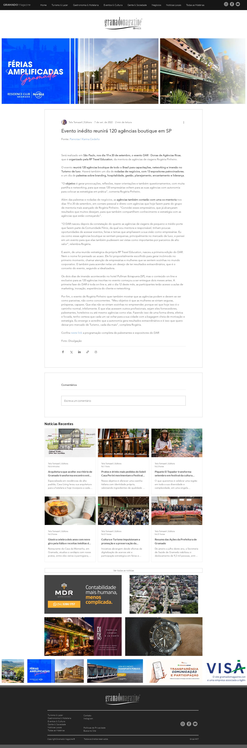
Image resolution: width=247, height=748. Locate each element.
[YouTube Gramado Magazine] (238, 4)
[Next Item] (240, 71)
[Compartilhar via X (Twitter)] (71, 351)
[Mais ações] (184, 122)
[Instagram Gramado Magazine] (226, 4)
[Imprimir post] (95, 351)
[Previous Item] (7, 71)
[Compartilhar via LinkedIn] (79, 351)
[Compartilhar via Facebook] (63, 351)
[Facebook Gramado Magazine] (232, 4)
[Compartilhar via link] (87, 351)
